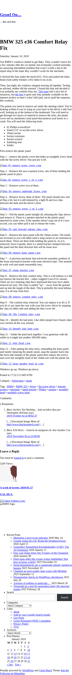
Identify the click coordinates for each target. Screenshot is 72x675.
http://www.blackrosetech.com (23, 424)
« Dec (10, 664)
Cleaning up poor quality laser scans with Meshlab (40, 571)
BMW (10, 386)
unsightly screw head (18, 392)
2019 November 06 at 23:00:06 (23, 436)
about (16, 611)
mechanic (15, 389)
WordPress (28, 670)
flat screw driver (46, 386)
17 (28, 653)
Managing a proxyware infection (30, 537)
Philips (42, 389)
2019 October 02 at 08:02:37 (22, 415)
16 (25, 653)
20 (15, 657)
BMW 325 (21, 386)
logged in (19, 457)
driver (33, 386)
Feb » (18, 664)
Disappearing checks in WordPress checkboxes (38, 577)
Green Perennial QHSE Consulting (32, 620)
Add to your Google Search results (31, 614)
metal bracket (29, 389)
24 (28, 657)
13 (15, 653)
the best (19, 94)
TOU (16, 626)
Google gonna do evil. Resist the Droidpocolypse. (39, 540)
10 (28, 650)
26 (12, 661)
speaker (52, 389)
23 (25, 657)
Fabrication (18, 380)
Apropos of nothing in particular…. (32, 583)
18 (8, 657)
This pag (43, 91)
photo (29, 380)
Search (10, 592)
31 (28, 661)
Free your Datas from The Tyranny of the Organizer (40, 553)
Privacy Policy (21, 623)
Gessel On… (10, 14)
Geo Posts (18, 617)
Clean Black (45, 670)
